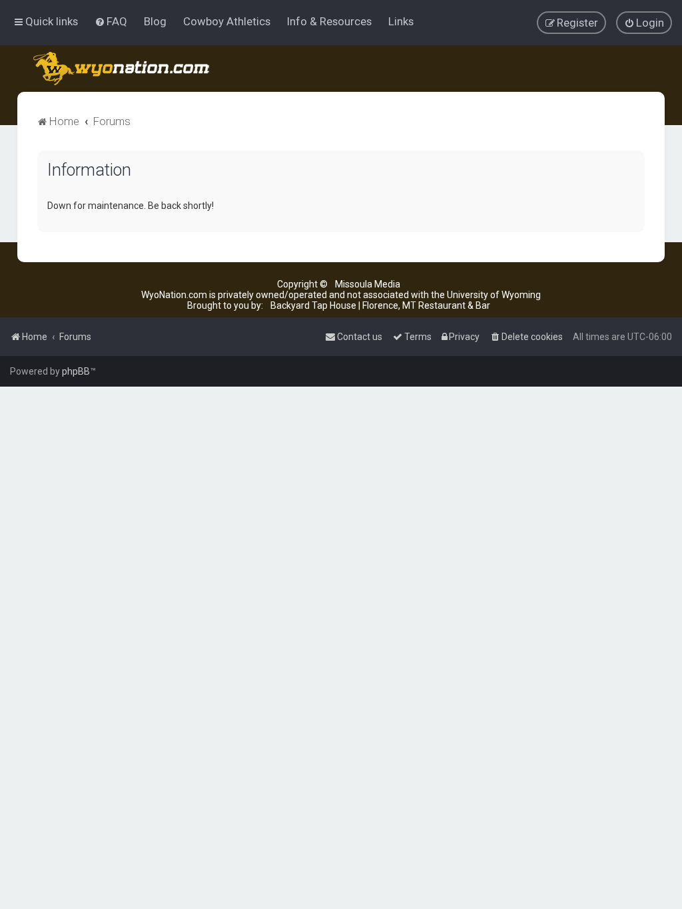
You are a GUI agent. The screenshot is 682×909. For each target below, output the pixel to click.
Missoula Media (367, 284)
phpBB (76, 371)
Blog (155, 21)
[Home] (122, 68)
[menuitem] (111, 21)
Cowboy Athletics (226, 21)
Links (401, 21)
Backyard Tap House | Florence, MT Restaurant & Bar (380, 305)
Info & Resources (329, 21)
